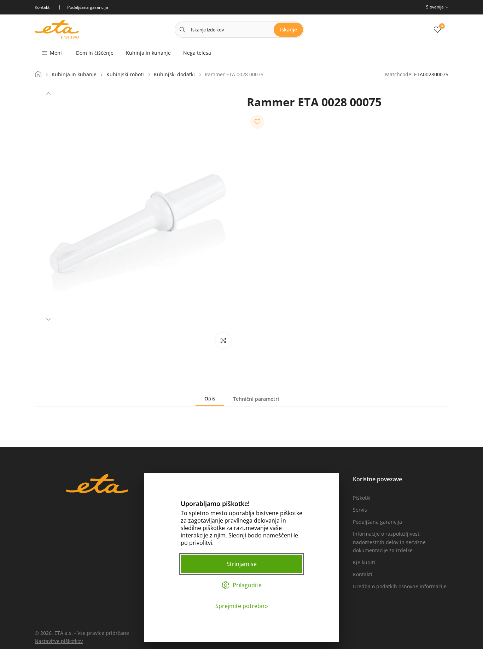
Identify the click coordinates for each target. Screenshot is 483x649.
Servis (360, 509)
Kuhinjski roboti (125, 74)
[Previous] (48, 94)
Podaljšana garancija (377, 521)
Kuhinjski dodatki (174, 74)
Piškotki (362, 497)
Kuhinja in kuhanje (148, 52)
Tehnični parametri (256, 398)
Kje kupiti (364, 562)
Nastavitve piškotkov (59, 641)
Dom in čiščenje (95, 52)
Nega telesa (197, 52)
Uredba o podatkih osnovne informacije (400, 586)
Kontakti (362, 574)
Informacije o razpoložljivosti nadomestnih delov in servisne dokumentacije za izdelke (389, 542)
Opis (209, 398)
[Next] (48, 318)
